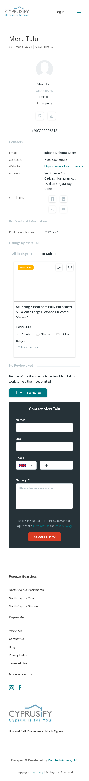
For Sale (48, 254)
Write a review (44, 91)
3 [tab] (44, 298)
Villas (21, 347)
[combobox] (26, 465)
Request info (45, 537)
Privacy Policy (63, 526)
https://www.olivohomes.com (65, 166)
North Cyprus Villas (22, 598)
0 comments (44, 46)
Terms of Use (41, 526)
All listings (22, 254)
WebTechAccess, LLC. (63, 760)
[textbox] (26, 465)
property (46, 103)
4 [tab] (48, 298)
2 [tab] (40, 298)
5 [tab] (52, 298)
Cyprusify (37, 772)
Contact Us (16, 639)
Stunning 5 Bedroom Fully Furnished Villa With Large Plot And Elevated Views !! (44, 312)
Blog (12, 647)
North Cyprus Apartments (26, 590)
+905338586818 (44, 130)
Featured (26, 267)
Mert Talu (44, 84)
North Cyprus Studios (23, 606)
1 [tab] (37, 298)
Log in (59, 11)
